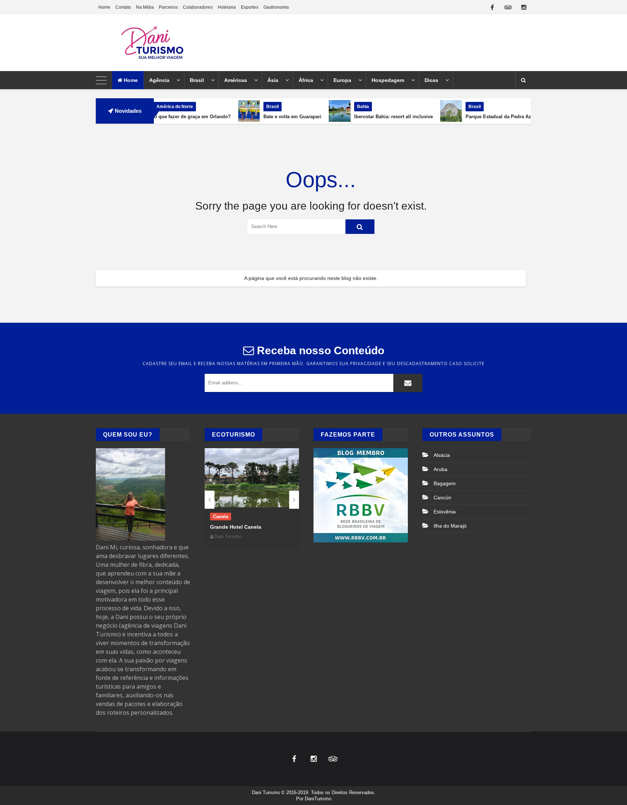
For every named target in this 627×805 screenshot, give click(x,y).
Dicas (431, 80)
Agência (159, 80)
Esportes (249, 7)
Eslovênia (445, 512)
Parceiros (168, 7)
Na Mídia (145, 7)
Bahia (339, 106)
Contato (123, 7)
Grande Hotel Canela (235, 527)
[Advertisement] (399, 42)
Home (104, 7)
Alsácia (442, 455)
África (306, 80)
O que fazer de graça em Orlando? (168, 116)
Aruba (440, 469)
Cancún (442, 497)
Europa (342, 80)
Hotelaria (227, 7)
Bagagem (445, 483)
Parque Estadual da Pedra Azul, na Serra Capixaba (499, 116)
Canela (220, 516)
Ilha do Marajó (450, 526)
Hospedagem (388, 80)
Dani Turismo (266, 792)
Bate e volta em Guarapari (269, 116)
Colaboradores (198, 7)
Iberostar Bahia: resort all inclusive (370, 116)
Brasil (197, 80)
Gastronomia (276, 7)
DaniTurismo (318, 798)
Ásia (272, 80)
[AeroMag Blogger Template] (159, 42)
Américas (235, 80)
